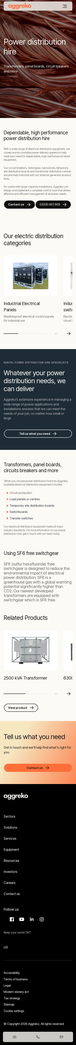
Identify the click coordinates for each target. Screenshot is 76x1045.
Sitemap (9, 1004)
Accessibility (12, 973)
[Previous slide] (57, 333)
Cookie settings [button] (14, 1011)
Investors (10, 872)
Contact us (16, 204)
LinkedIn (31, 919)
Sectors (9, 816)
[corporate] (19, 6)
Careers (9, 883)
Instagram (41, 919)
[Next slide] (68, 333)
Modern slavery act (16, 992)
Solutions (10, 827)
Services (10, 838)
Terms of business (16, 979)
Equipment (11, 849)
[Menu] (65, 6)
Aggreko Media (21, 919)
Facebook (11, 919)
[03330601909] (38, 1037)
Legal (7, 985)
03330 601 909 (50, 204)
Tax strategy (12, 998)
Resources (11, 861)
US (6, 947)
